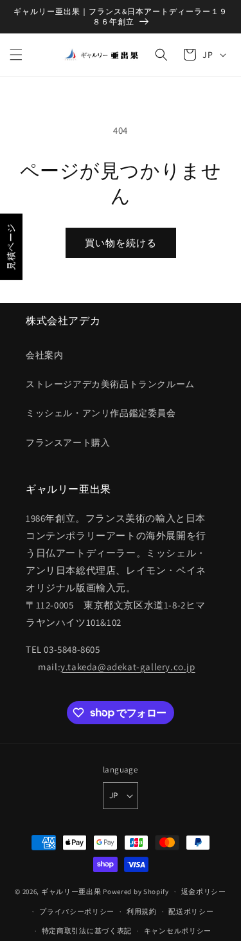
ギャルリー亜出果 (71, 891)
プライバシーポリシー (76, 911)
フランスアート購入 (68, 442)
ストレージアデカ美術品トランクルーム (110, 384)
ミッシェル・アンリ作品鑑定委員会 (101, 413)
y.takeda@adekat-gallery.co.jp (127, 667)
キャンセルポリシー (177, 930)
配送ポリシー (190, 911)
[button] (16, 55)
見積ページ (11, 246)
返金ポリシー (203, 891)
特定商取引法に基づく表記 (87, 930)
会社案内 (44, 355)
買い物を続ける (121, 243)
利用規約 (142, 911)
